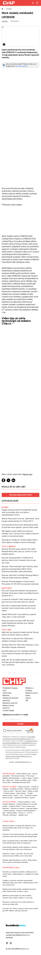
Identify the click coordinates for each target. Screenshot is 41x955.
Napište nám (27, 474)
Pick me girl (30, 776)
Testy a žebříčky (9, 546)
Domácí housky (8, 797)
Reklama (6, 695)
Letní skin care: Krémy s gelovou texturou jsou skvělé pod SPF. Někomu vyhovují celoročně (20, 909)
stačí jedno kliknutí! (21, 66)
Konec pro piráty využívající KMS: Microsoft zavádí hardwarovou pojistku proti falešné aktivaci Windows (18, 623)
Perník (16, 795)
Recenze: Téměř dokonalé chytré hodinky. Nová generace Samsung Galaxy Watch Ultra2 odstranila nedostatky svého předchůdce (20, 569)
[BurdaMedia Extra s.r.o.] (14, 681)
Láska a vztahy (27, 778)
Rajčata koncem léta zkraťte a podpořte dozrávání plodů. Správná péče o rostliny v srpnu (19, 890)
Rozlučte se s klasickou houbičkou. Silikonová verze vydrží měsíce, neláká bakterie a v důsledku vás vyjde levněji (20, 874)
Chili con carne (9, 791)
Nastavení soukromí (10, 703)
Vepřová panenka (24, 786)
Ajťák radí (10, 780)
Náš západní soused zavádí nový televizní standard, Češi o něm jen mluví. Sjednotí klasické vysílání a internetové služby (20, 533)
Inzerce (28, 698)
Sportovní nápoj (20, 791)
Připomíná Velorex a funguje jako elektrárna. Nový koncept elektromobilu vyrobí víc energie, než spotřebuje (19, 828)
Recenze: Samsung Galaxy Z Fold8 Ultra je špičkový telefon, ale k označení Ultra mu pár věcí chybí (19, 560)
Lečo (21, 795)
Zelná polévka (21, 793)
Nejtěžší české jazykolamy (11, 778)
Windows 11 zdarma (17, 808)
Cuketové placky (9, 793)
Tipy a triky (6, 630)
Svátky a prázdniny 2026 (23, 780)
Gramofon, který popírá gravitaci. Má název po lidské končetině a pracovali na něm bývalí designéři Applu (20, 835)
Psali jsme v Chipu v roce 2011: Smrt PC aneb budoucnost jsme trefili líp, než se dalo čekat (18, 855)
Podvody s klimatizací (10, 815)
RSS (26, 700)
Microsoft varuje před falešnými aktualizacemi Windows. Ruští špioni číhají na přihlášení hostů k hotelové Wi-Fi (20, 593)
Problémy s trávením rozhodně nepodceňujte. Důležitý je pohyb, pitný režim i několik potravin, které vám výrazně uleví (20, 883)
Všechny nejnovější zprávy (20, 495)
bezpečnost (7, 588)
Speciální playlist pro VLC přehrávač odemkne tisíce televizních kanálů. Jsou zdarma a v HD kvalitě (19, 653)
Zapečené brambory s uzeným (25, 797)
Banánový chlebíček (31, 789)
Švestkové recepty (31, 795)
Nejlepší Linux (23, 815)
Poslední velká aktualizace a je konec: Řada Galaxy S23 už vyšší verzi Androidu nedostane (20, 861)
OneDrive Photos (14, 806)
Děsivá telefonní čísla (24, 773)
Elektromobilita (12, 813)
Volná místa (7, 693)
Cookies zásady (8, 710)
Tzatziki (29, 793)
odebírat (20, 724)
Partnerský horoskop (18, 776)
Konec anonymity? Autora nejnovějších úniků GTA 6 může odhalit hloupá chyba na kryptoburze (20, 842)
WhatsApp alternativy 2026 (21, 782)
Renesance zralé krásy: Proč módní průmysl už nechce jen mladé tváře (18, 903)
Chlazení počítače (24, 802)
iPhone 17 (22, 813)
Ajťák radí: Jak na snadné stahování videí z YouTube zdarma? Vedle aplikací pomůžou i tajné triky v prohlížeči (20, 662)
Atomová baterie (9, 810)
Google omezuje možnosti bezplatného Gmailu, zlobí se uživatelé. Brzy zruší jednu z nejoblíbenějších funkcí (20, 512)
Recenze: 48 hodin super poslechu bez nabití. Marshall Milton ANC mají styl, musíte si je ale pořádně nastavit (19, 551)
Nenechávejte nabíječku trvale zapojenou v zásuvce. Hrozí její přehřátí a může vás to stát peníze (20, 848)
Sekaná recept (7, 795)
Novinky (9, 9)
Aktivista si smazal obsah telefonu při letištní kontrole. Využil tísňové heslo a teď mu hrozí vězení (19, 608)
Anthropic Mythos (32, 808)
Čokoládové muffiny (16, 789)
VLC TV (29, 813)
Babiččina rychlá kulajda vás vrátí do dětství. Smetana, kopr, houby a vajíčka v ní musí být (17, 897)
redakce (5, 21)
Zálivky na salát (33, 791)
